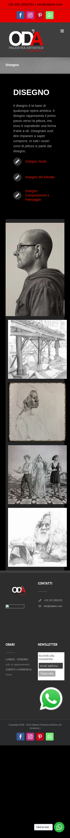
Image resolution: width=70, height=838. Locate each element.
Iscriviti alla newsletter (46, 657)
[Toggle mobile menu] (62, 31)
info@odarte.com (50, 4)
